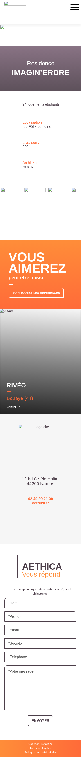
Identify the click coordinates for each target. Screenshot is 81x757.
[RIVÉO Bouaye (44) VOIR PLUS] (40, 344)
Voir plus (13, 407)
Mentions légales (40, 748)
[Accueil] (15, 12)
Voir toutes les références (36, 292)
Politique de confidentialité (40, 752)
